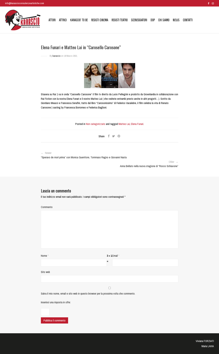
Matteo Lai (124, 124)
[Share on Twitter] (113, 136)
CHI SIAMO (163, 20)
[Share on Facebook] (109, 136)
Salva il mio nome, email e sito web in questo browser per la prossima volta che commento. (88, 293)
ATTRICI (63, 20)
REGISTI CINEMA (99, 20)
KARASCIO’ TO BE (79, 20)
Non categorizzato (95, 124)
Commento (47, 207)
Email (115, 256)
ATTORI (52, 20)
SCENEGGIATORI (139, 20)
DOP (153, 20)
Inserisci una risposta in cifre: (56, 302)
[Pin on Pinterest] (119, 136)
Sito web (45, 272)
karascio (57, 55)
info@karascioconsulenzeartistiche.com (24, 3)
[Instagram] (213, 3)
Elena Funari (137, 124)
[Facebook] (208, 3)
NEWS (176, 20)
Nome (45, 256)
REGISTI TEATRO (120, 20)
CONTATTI (188, 20)
